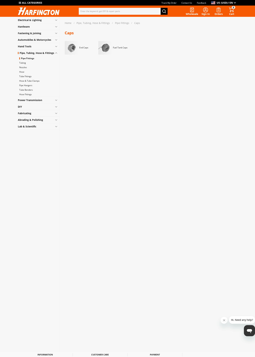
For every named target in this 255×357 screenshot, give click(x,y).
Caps (137, 23)
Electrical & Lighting (30, 20)
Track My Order (169, 2)
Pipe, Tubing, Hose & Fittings (37, 53)
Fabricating (24, 113)
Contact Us (186, 2)
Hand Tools (24, 46)
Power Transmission (30, 100)
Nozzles (23, 67)
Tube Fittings (25, 76)
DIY (20, 106)
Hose (21, 71)
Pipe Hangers (25, 85)
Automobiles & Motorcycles (34, 39)
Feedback (201, 2)
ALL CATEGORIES (32, 2)
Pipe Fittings (27, 58)
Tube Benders (26, 89)
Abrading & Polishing (30, 119)
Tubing (22, 62)
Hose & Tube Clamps (29, 80)
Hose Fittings (25, 94)
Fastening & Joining (29, 33)
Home (68, 23)
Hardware (24, 26)
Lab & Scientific (27, 126)
